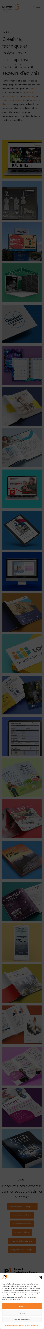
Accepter (22, 1306)
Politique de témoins (11, 1325)
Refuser (22, 1313)
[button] (40, 1277)
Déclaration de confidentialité (28, 1325)
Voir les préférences (22, 1319)
